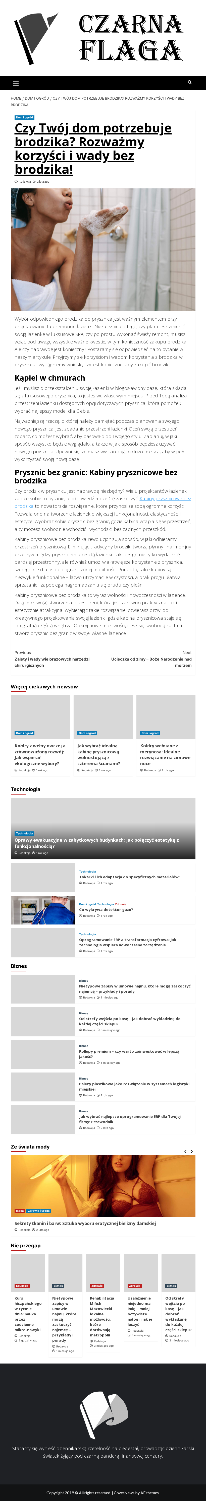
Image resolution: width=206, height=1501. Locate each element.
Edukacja (22, 1286)
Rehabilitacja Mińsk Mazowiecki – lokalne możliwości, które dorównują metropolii (102, 1316)
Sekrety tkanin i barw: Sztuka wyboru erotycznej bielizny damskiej (85, 1223)
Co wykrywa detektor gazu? (106, 909)
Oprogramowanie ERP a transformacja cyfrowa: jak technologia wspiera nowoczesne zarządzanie (127, 942)
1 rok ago (42, 770)
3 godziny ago (28, 1340)
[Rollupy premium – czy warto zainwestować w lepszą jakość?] (43, 1054)
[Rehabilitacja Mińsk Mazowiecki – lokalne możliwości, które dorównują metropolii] (103, 1273)
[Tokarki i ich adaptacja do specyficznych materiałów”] (43, 877)
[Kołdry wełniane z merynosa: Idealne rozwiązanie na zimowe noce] (165, 717)
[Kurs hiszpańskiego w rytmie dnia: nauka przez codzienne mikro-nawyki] (28, 1273)
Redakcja (25, 181)
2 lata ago (43, 181)
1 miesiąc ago (110, 997)
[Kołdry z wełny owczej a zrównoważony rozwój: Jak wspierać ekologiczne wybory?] (40, 717)
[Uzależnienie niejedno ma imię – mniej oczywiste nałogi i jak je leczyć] (141, 1273)
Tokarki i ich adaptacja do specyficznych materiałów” (129, 876)
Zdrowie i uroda (38, 1210)
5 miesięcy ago (111, 1062)
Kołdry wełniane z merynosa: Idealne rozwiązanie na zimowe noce (165, 754)
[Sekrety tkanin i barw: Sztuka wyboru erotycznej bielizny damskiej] (103, 1186)
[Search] (190, 82)
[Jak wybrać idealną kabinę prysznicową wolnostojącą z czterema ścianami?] (103, 717)
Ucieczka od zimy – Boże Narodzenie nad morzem (151, 659)
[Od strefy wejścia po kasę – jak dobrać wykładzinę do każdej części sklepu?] (43, 1021)
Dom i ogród (24, 117)
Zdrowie (120, 904)
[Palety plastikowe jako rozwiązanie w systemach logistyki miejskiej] (43, 1087)
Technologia (24, 833)
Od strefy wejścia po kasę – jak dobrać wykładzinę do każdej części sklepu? (178, 1314)
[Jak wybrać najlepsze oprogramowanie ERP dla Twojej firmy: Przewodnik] (43, 1119)
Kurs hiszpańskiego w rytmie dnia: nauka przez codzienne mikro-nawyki (28, 1314)
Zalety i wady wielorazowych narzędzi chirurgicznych (52, 659)
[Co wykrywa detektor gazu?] (43, 910)
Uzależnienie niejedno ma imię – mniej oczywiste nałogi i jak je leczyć (140, 1311)
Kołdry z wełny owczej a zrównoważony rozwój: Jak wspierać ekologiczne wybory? (40, 754)
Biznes (83, 980)
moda (20, 1210)
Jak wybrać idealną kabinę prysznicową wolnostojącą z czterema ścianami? (98, 754)
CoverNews (124, 1492)
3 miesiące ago (111, 1030)
